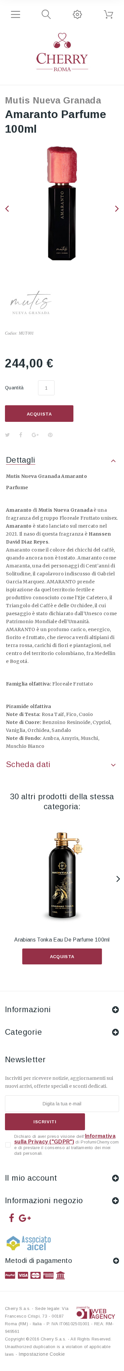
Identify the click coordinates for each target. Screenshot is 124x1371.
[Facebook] (11, 1217)
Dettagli (20, 459)
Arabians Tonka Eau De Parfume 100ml (61, 940)
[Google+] (25, 1217)
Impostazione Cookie (42, 1354)
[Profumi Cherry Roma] (62, 52)
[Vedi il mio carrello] (108, 14)
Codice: (11, 333)
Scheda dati (28, 764)
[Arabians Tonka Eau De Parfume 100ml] (62, 875)
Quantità (14, 387)
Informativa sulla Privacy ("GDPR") (64, 1138)
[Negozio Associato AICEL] (30, 1245)
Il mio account (31, 1177)
